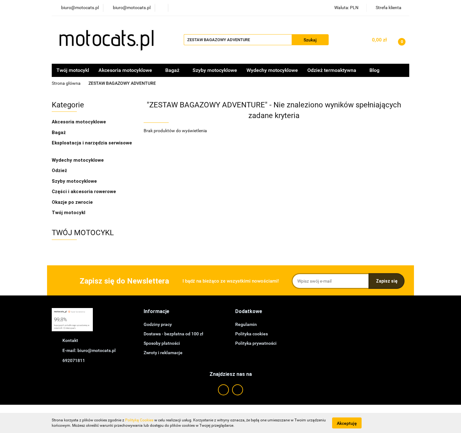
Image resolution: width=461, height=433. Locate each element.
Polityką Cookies (139, 420)
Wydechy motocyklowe (272, 70)
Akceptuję (347, 422)
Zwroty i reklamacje (163, 352)
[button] (156, 311)
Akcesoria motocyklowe (79, 122)
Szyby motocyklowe (215, 70)
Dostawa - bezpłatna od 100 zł (173, 333)
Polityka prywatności (256, 343)
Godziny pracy (158, 324)
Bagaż (59, 132)
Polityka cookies (251, 333)
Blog (374, 70)
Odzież (60, 170)
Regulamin (246, 324)
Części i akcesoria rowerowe (84, 191)
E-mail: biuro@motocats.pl (89, 350)
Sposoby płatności (162, 343)
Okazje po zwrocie (72, 202)
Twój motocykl (72, 70)
